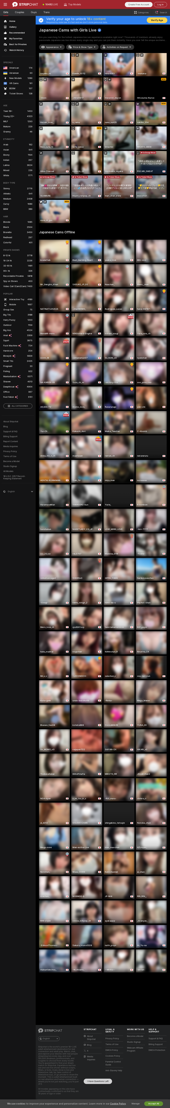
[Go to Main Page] (25, 4)
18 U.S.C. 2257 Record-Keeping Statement (14, 477)
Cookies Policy (112, 1056)
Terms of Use (9, 456)
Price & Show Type (82, 47)
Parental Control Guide (113, 1063)
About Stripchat (10, 421)
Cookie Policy (118, 1103)
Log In (160, 4)
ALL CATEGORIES (20, 406)
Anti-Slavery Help (113, 1070)
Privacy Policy (10, 451)
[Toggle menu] (5, 4)
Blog (5, 426)
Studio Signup (10, 466)
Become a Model (11, 461)
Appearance (52, 47)
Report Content (10, 441)
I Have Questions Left (98, 1081)
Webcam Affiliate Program (135, 1049)
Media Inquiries (10, 446)
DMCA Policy (111, 1050)
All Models (8, 471)
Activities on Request (117, 47)
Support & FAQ (10, 431)
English (46, 1038)
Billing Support (10, 436)
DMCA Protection (157, 1050)
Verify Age (157, 20)
